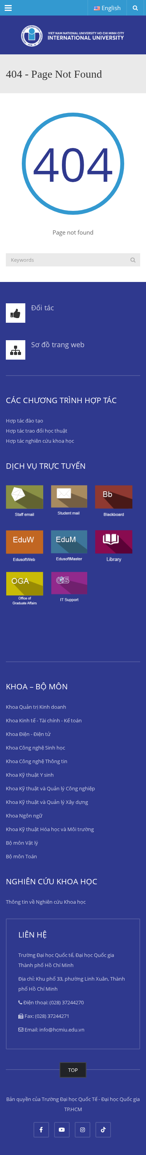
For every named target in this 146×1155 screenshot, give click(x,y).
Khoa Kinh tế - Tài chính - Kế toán (44, 720)
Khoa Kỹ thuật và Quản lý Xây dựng (47, 801)
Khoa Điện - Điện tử (28, 734)
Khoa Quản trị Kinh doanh (36, 706)
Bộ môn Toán (21, 856)
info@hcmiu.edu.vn (61, 1029)
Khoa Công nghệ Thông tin (36, 761)
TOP (73, 1069)
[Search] (133, 259)
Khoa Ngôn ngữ (24, 815)
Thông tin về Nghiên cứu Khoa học (46, 901)
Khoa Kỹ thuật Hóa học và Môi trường (50, 829)
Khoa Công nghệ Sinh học (35, 747)
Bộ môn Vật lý (22, 842)
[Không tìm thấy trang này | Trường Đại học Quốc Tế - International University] (73, 35)
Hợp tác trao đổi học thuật (36, 430)
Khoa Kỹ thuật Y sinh (30, 774)
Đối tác (42, 307)
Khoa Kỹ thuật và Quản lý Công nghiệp (50, 788)
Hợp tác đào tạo (24, 420)
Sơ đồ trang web (57, 344)
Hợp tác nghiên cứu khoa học (40, 440)
